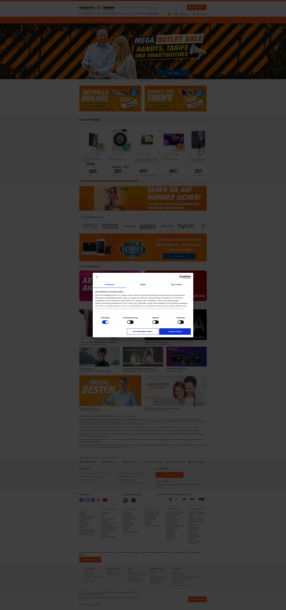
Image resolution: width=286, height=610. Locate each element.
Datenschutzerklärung (119, 309)
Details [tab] (143, 284)
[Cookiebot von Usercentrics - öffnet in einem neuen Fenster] (181, 277)
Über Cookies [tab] (176, 284)
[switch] (130, 322)
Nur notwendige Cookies (142, 331)
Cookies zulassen (175, 331)
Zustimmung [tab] (110, 284)
